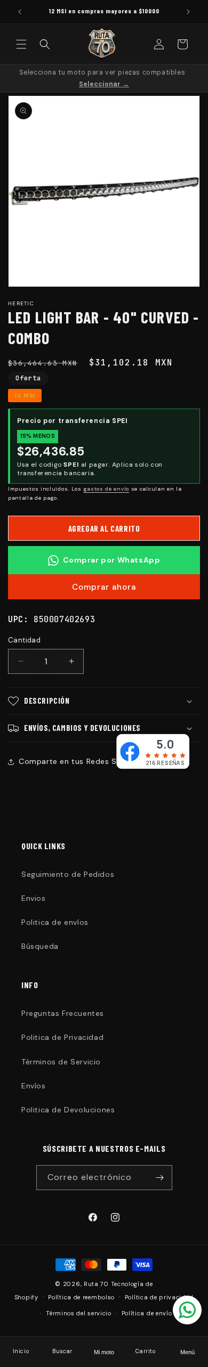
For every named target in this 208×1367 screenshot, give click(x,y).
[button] (21, 44)
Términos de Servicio (61, 1062)
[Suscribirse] (160, 1177)
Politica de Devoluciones (68, 1109)
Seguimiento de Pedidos (67, 874)
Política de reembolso (81, 1297)
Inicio (21, 1351)
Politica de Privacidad (62, 1037)
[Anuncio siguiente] (188, 11)
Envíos (33, 1086)
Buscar (62, 1351)
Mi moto (104, 1352)
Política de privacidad (159, 1297)
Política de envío (147, 1313)
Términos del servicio (78, 1313)
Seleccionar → (104, 84)
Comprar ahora (104, 587)
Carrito (145, 1351)
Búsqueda (40, 946)
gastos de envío (107, 488)
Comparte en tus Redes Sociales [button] (81, 761)
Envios (33, 898)
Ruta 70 (96, 1284)
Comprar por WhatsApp (112, 560)
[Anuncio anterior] (19, 11)
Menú (187, 1352)
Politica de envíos (55, 922)
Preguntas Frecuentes (62, 1013)
